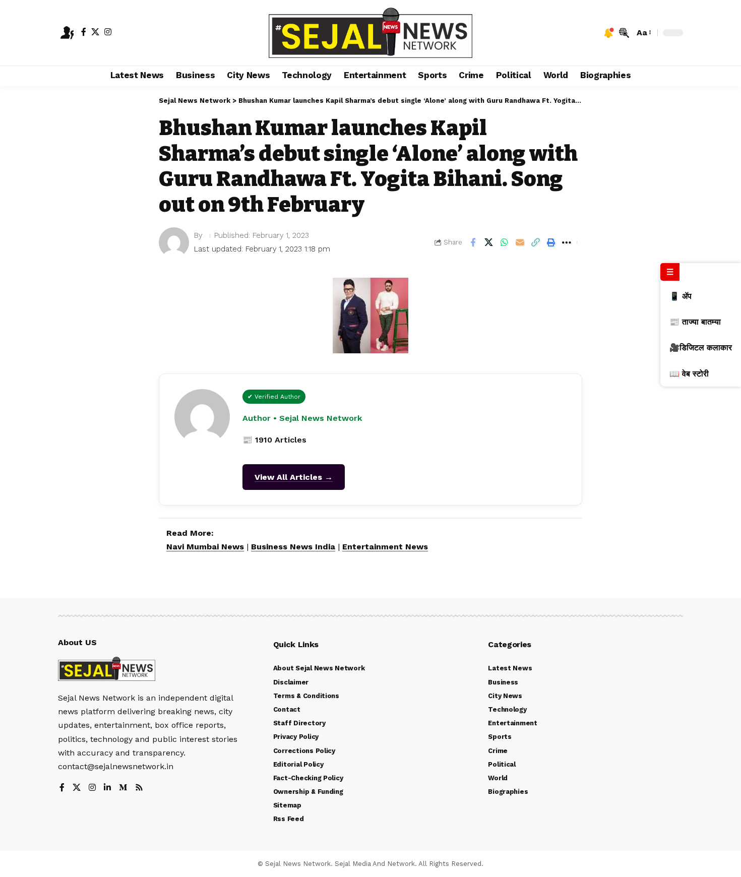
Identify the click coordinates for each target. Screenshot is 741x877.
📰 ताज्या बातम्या (695, 322)
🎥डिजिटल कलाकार (700, 347)
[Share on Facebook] (473, 242)
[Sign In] (67, 32)
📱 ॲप (680, 296)
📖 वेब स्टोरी (689, 374)
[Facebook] (84, 32)
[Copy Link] (535, 242)
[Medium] (123, 788)
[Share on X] (488, 242)
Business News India (293, 546)
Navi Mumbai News (205, 546)
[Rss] (139, 788)
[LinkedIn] (107, 788)
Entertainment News (385, 546)
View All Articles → (294, 477)
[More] (567, 242)
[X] (95, 32)
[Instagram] (108, 32)
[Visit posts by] (174, 242)
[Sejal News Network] (370, 33)
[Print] (551, 242)
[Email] (520, 242)
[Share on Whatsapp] (504, 242)
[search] (624, 33)
